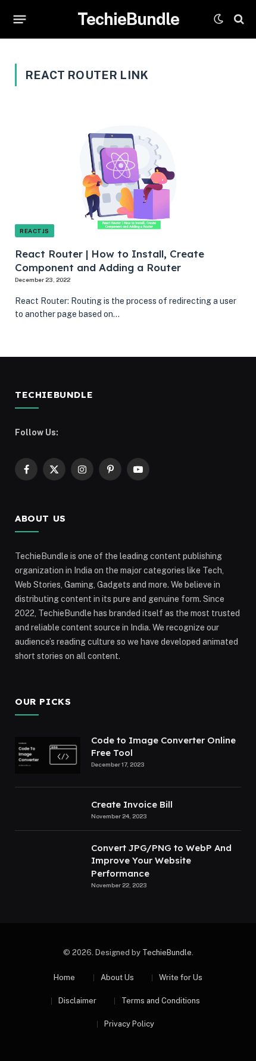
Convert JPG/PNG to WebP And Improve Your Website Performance (161, 860)
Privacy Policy (129, 1023)
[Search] (238, 19)
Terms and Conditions (160, 1000)
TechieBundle (167, 952)
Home (64, 977)
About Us (117, 977)
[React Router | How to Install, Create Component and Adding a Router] (128, 173)
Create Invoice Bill (132, 804)
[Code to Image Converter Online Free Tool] (47, 755)
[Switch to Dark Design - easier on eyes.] (218, 19)
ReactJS (34, 230)
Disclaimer (77, 1000)
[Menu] (20, 19)
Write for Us (180, 977)
